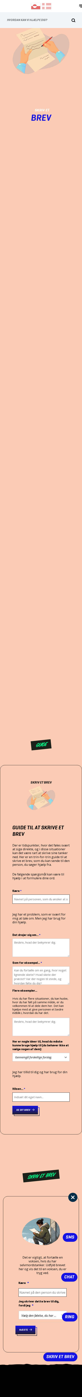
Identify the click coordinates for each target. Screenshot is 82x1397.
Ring (69, 1317)
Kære (17, 891)
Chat (69, 1277)
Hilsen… (18, 1089)
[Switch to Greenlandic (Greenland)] (35, 6)
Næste (23, 1330)
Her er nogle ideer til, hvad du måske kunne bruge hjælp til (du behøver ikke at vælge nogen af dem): (40, 1045)
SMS (70, 1237)
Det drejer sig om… (26, 935)
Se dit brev (23, 1110)
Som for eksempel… (27, 963)
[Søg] (73, 20)
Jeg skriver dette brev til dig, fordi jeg (38, 1303)
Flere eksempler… (24, 990)
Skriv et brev (60, 1357)
